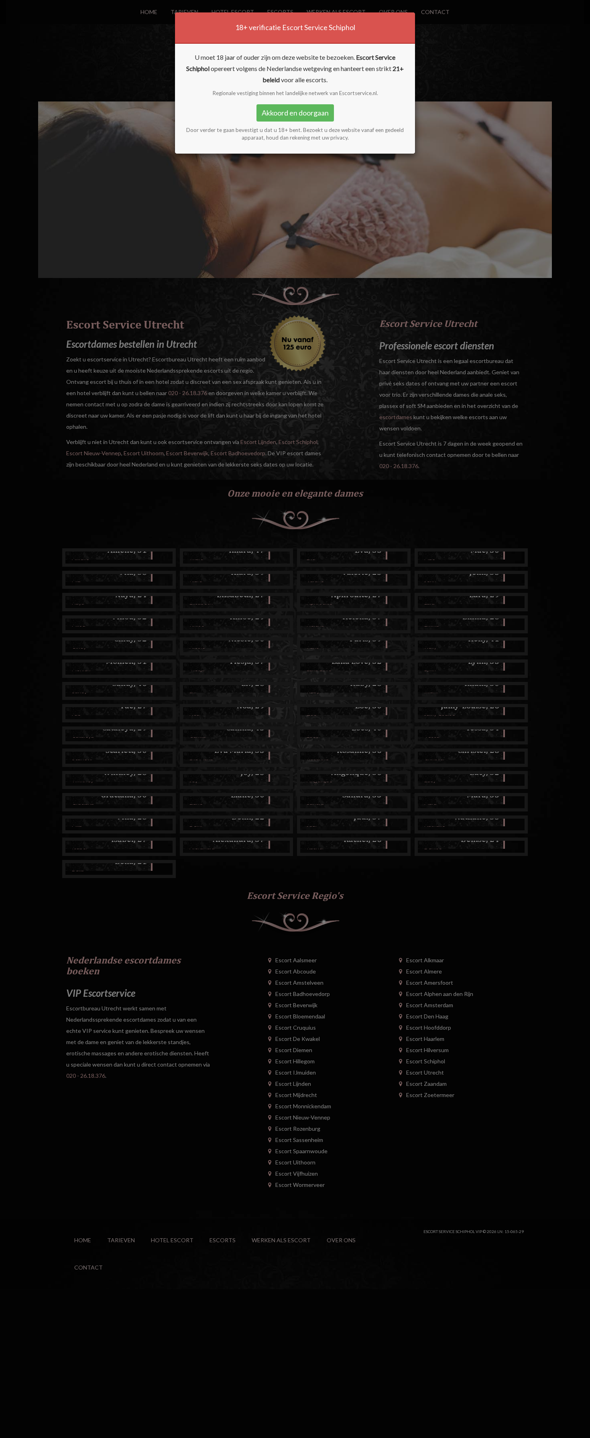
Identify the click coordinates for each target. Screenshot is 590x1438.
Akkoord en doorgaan (295, 112)
